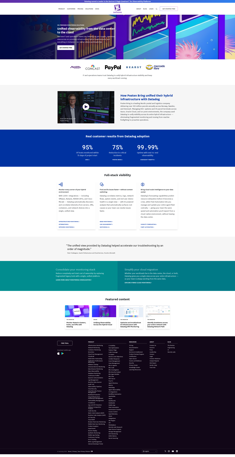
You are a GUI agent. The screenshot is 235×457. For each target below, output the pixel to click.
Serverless (91, 352)
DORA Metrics (113, 436)
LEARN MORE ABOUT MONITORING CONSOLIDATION (73, 280)
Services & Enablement (136, 352)
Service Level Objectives (116, 356)
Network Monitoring (66, 227)
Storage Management (115, 431)
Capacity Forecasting (148, 224)
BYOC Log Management (95, 442)
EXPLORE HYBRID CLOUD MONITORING (138, 283)
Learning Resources (135, 370)
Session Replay (92, 431)
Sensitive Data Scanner (95, 382)
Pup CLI (111, 381)
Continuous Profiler (93, 375)
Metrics (111, 385)
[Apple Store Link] (59, 353)
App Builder (112, 396)
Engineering (171, 347)
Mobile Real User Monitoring (96, 424)
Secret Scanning (113, 438)
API (110, 423)
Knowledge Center (134, 367)
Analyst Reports (154, 361)
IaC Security (91, 417)
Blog (145, 9)
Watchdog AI (104, 227)
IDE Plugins (112, 420)
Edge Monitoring (106, 221)
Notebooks (112, 403)
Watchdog (112, 387)
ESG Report (153, 363)
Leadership (153, 352)
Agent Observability (114, 390)
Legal (151, 356)
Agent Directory (113, 383)
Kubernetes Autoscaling (95, 359)
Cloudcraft (91, 356)
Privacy (75, 451)
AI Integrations (113, 392)
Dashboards (112, 401)
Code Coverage (113, 352)
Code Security (92, 411)
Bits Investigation (114, 370)
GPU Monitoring (113, 434)
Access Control (113, 412)
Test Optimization (114, 348)
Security (131, 363)
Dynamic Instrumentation (95, 378)
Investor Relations (155, 359)
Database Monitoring (94, 373)
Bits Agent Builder (114, 374)
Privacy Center (133, 365)
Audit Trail (91, 384)
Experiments (91, 428)
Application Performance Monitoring (95, 361)
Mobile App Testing (93, 435)
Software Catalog (93, 364)
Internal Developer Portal (95, 444)
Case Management (114, 363)
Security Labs (171, 352)
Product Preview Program (136, 354)
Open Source (133, 359)
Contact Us (153, 345)
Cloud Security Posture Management (94, 391)
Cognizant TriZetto (147, 159)
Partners (152, 347)
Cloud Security (92, 389)
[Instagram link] (169, 451)
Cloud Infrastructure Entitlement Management (95, 397)
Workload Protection (94, 395)
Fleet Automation (147, 227)
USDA (87, 159)
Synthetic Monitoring (94, 433)
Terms (69, 451)
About (138, 9)
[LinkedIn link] (177, 451)
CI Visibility (112, 345)
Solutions (89, 9)
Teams (110, 398)
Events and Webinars (135, 361)
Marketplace (112, 425)
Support (131, 350)
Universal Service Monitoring (96, 367)
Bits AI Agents (113, 365)
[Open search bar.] (157, 8)
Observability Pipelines (95, 386)
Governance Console (115, 409)
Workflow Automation (115, 394)
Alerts (110, 416)
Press (151, 350)
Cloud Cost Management (95, 354)
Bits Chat (111, 376)
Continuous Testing (93, 437)
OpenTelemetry (113, 414)
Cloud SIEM (91, 420)
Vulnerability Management (96, 400)
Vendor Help (153, 365)
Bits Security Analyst (115, 372)
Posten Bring (117, 159)
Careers (152, 354)
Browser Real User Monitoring (97, 422)
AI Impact (111, 354)
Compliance (91, 403)
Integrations (63, 224)
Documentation (133, 347)
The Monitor (171, 345)
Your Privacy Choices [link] (84, 451)
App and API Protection (95, 405)
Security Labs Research (115, 427)
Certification (132, 356)
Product (61, 9)
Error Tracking (92, 439)
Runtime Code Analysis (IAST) (97, 415)
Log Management (106, 224)
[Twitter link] (165, 451)
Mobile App (112, 405)
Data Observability (93, 371)
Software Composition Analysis (94, 408)
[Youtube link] (172, 451)
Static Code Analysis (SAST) (96, 413)
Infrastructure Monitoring (68, 221)
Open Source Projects (115, 429)
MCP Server (112, 379)
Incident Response (114, 359)
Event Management (114, 361)
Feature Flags (113, 350)
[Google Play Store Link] (64, 353)
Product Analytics (93, 426)
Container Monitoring (94, 350)
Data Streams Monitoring (95, 369)
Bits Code (111, 368)
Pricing (131, 345)
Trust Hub (152, 367)
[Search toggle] (156, 9)
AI (168, 350)
